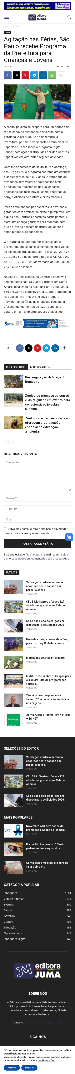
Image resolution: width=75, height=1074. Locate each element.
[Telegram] (34, 75)
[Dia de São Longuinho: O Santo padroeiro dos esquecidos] (13, 849)
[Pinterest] (25, 75)
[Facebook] (8, 75)
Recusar (29, 1067)
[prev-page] (6, 441)
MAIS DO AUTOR (40, 367)
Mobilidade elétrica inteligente (45, 657)
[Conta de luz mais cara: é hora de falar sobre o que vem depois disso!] (13, 867)
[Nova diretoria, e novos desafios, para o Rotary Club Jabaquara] (13, 644)
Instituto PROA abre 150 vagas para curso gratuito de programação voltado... (48, 680)
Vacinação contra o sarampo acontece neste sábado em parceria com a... (44, 586)
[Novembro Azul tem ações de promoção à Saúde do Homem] (13, 831)
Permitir (12, 1067)
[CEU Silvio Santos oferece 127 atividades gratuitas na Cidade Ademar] (13, 606)
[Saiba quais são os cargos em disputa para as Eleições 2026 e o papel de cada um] (13, 625)
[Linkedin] (43, 75)
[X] (16, 75)
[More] (61, 75)
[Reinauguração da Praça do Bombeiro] (13, 381)
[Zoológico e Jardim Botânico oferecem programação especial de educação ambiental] (13, 422)
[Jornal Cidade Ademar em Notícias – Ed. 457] (13, 719)
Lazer (16, 26)
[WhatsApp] (52, 75)
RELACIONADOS (16, 367)
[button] (6, 17)
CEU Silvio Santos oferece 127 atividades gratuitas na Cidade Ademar (45, 605)
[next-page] (12, 441)
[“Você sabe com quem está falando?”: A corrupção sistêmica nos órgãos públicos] (13, 700)
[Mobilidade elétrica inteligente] (13, 662)
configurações (46, 1060)
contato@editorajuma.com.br (43, 1022)
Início (6, 26)
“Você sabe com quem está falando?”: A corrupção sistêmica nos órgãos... (47, 699)
